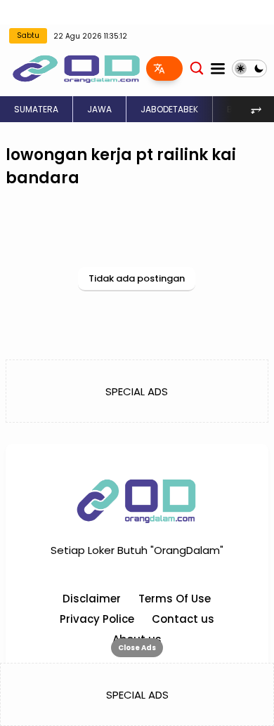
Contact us (183, 619)
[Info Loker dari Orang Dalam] (76, 67)
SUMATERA (36, 109)
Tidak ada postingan (137, 278)
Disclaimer (92, 598)
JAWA (99, 109)
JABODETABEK (169, 109)
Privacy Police (97, 619)
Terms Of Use (174, 598)
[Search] (197, 67)
